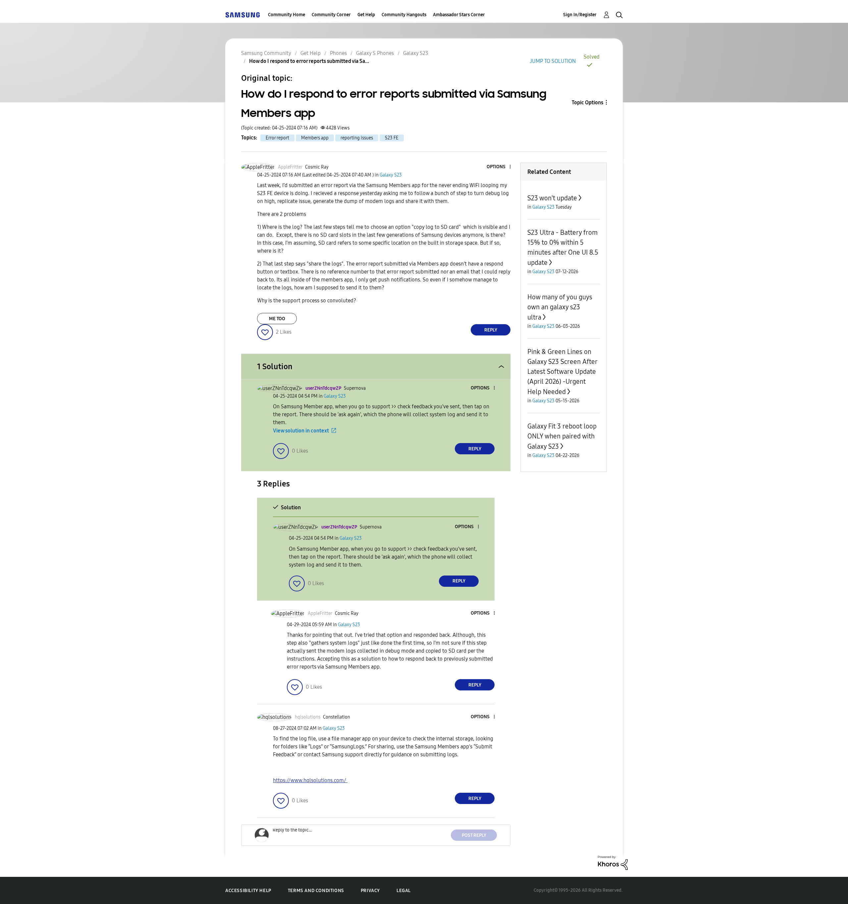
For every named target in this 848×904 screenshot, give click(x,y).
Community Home (286, 15)
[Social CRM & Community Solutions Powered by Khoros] (613, 862)
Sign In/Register (580, 15)
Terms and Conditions (316, 890)
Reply (490, 330)
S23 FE (391, 138)
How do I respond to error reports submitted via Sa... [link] (309, 61)
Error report (277, 138)
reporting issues (357, 138)
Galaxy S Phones (375, 53)
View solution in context (301, 430)
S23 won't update (552, 198)
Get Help (366, 15)
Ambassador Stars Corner (459, 15)
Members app (315, 138)
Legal (404, 890)
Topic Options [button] (587, 102)
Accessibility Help (248, 890)
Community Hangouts (404, 15)
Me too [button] (277, 319)
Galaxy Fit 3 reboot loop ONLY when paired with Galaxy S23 (562, 436)
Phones (338, 53)
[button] (499, 167)
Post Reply (474, 835)
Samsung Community (266, 53)
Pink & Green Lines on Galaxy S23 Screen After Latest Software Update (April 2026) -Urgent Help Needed (562, 372)
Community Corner (331, 15)
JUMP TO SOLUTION (553, 61)
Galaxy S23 (415, 53)
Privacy (370, 890)
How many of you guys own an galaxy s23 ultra (559, 307)
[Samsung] (242, 15)
